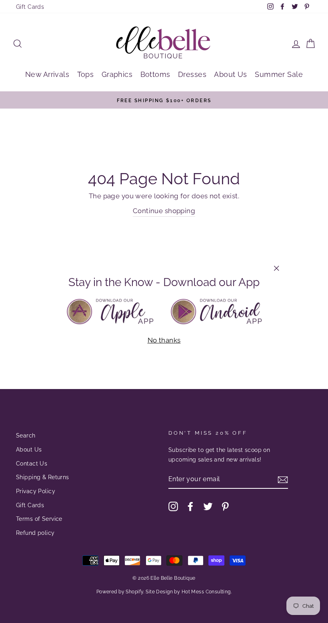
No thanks (164, 340)
